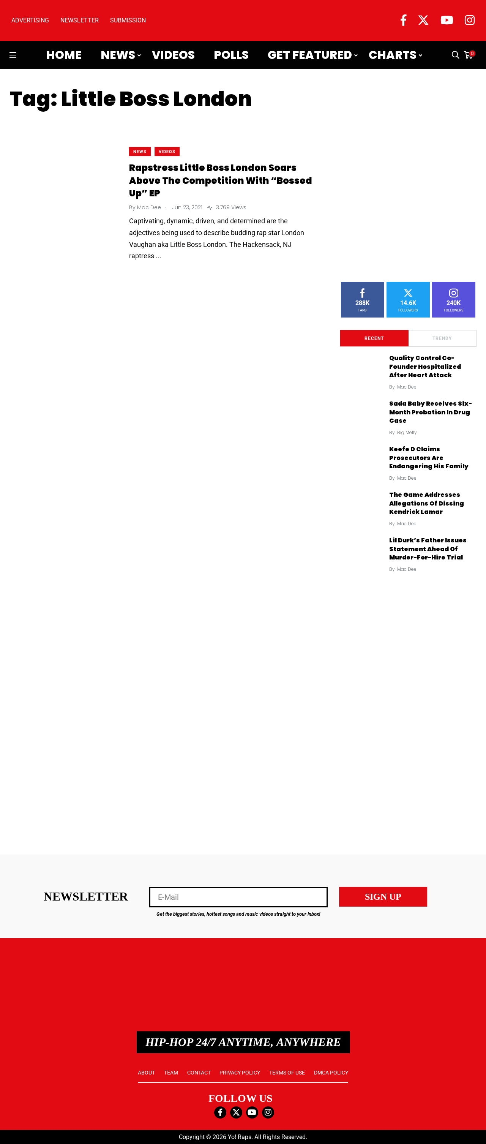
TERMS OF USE (287, 1073)
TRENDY (442, 338)
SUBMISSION (128, 20)
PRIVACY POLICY (239, 1073)
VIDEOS (167, 151)
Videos (173, 55)
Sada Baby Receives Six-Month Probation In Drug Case (430, 412)
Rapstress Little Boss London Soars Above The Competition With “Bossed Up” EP (220, 181)
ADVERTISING (30, 20)
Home (64, 55)
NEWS (140, 151)
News (118, 55)
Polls (231, 55)
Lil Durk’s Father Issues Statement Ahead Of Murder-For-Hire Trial (428, 549)
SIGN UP (383, 897)
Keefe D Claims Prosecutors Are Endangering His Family (429, 458)
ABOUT (146, 1073)
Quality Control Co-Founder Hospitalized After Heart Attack (425, 366)
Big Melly (407, 432)
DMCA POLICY (331, 1073)
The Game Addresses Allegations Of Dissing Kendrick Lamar (426, 503)
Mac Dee (407, 387)
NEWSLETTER (79, 20)
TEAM (171, 1073)
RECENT (374, 338)
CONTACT (199, 1073)
